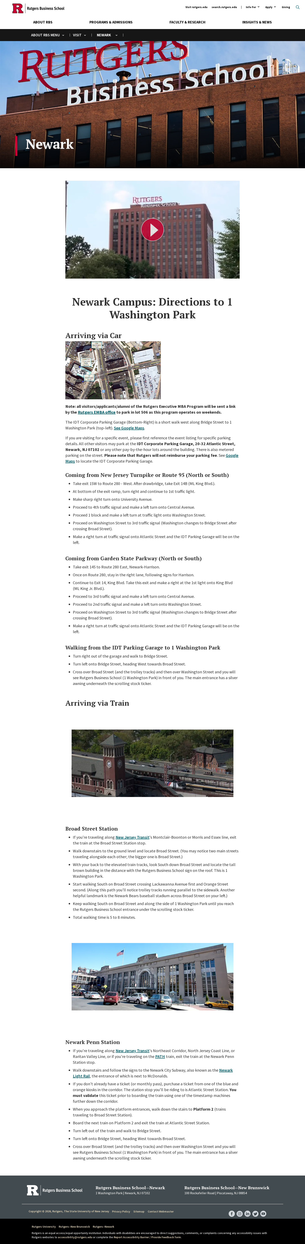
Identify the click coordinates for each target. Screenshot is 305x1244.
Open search (298, 7)
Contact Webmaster (161, 1211)
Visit (77, 35)
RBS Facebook (232, 1209)
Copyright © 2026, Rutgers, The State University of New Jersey (69, 1211)
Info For (251, 7)
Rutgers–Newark (103, 1226)
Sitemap (138, 1211)
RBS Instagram (240, 1209)
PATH (160, 1056)
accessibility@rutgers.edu (75, 1237)
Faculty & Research (187, 22)
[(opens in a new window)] (113, 396)
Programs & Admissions (111, 22)
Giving (286, 7)
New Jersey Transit (132, 837)
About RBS (42, 22)
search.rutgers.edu (224, 7)
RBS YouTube (263, 1209)
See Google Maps (129, 427)
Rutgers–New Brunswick (74, 1226)
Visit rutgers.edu (196, 7)
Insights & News (257, 22)
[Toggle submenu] (63, 35)
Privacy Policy (121, 1211)
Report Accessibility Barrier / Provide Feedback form (147, 1237)
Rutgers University (44, 1226)
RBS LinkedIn (247, 1209)
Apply (268, 7)
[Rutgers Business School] (38, 8)
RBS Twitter (255, 1209)
